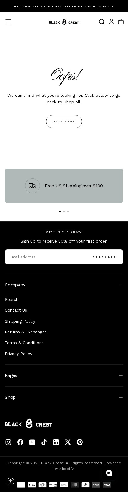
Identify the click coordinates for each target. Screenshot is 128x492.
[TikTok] (44, 442)
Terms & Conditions (24, 342)
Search (11, 299)
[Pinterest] (79, 442)
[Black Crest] (28, 423)
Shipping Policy (20, 321)
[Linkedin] (56, 442)
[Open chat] (109, 473)
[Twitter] (67, 442)
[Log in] (111, 22)
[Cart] (120, 22)
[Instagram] (8, 442)
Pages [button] (11, 375)
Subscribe (105, 257)
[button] (8, 21)
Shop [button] (10, 397)
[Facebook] (20, 442)
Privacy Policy (18, 353)
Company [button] (15, 285)
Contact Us (16, 310)
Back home (64, 121)
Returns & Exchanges (26, 331)
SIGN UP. (106, 6)
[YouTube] (32, 442)
